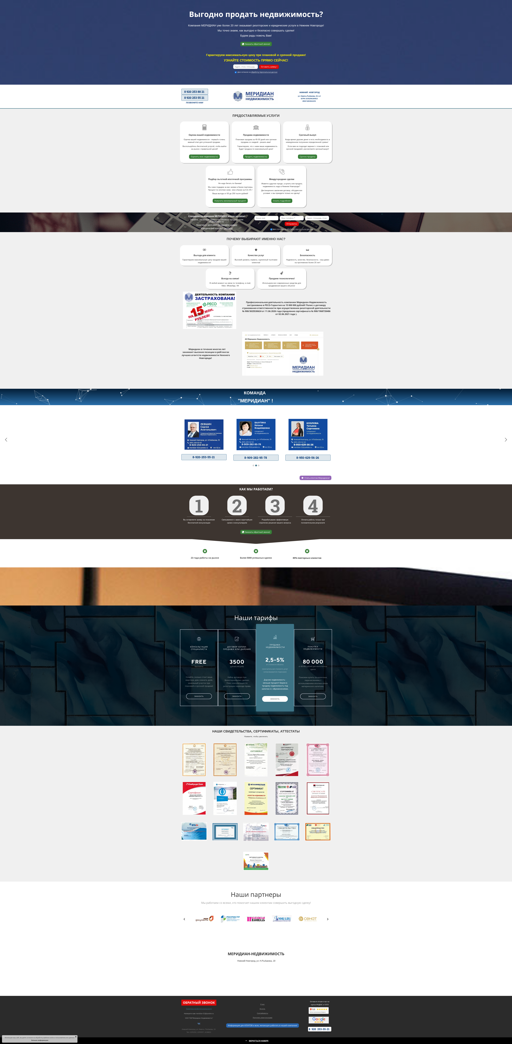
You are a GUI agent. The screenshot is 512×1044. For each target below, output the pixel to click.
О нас (262, 1004)
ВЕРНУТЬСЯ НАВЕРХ (258, 1041)
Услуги (262, 1009)
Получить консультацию (262, 1018)
